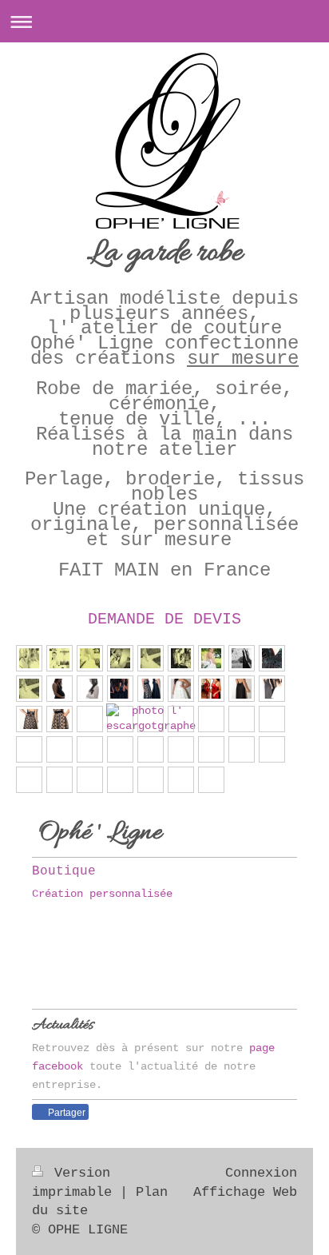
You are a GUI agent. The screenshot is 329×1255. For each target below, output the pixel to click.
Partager (65, 1112)
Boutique (64, 871)
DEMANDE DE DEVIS (164, 619)
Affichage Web (245, 1192)
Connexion (261, 1173)
